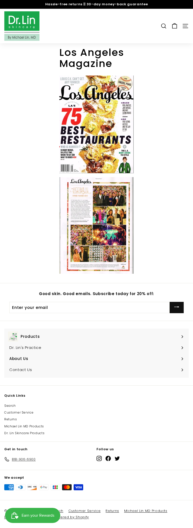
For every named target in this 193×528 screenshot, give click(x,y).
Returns (10, 419)
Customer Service (18, 412)
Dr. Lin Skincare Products (24, 433)
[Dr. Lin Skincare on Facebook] (108, 458)
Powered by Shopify (71, 517)
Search (10, 405)
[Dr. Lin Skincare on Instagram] (99, 458)
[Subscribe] (177, 307)
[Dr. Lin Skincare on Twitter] (117, 458)
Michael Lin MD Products (24, 426)
